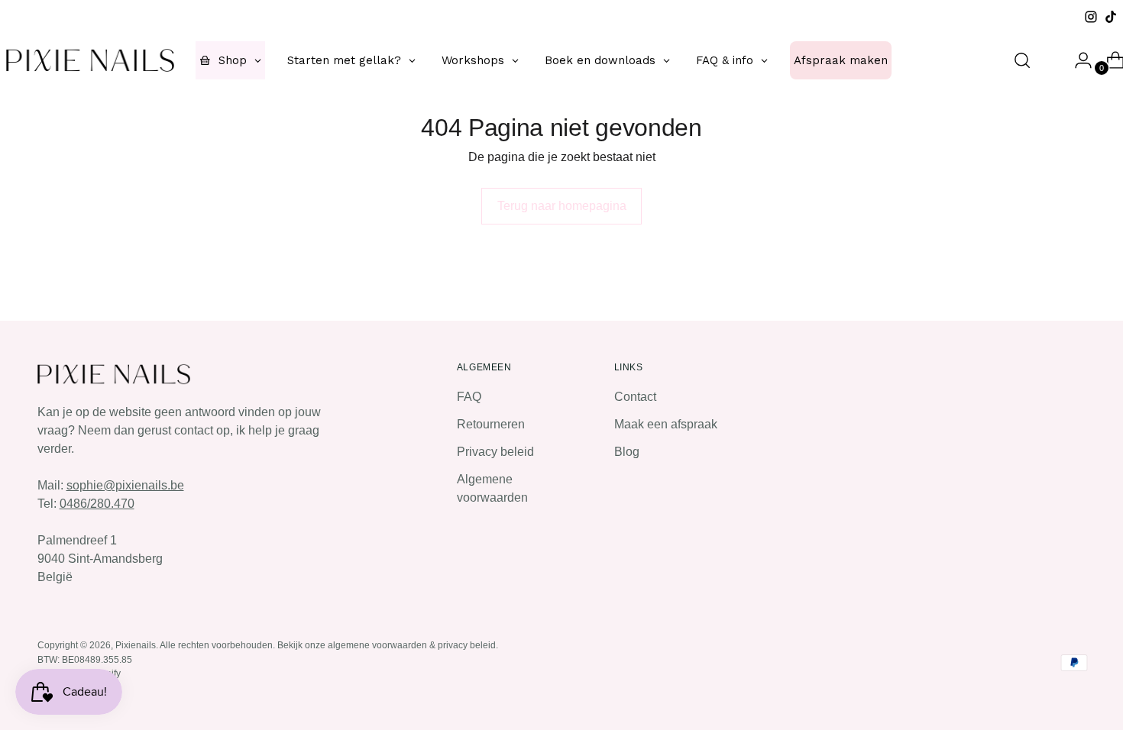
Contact (635, 396)
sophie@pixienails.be (125, 485)
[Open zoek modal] (1022, 60)
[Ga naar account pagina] (1077, 60)
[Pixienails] (90, 60)
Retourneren (491, 424)
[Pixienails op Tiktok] (1111, 17)
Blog (626, 451)
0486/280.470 (97, 503)
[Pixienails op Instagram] (1091, 17)
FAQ (469, 396)
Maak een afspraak (665, 424)
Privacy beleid (495, 451)
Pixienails (135, 645)
